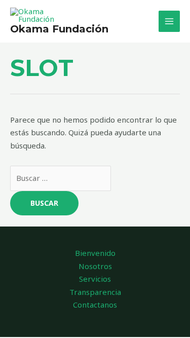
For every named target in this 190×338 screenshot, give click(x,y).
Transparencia (95, 292)
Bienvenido (95, 253)
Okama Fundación (59, 29)
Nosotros (95, 266)
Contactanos (95, 304)
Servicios (95, 279)
